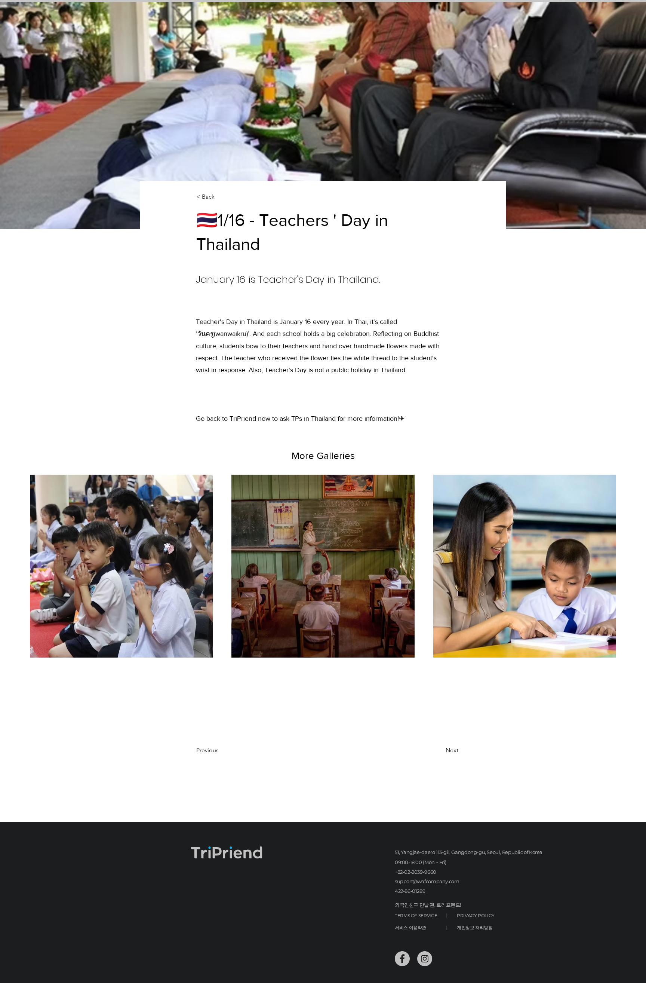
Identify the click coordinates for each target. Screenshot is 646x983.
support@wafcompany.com (427, 881)
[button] (221, 197)
